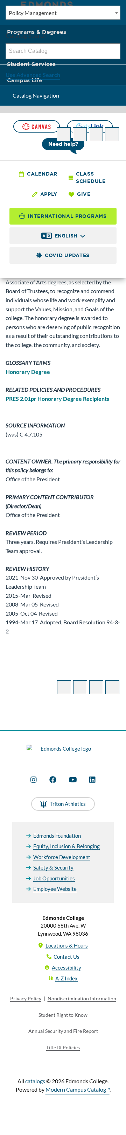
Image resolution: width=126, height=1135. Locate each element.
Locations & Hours (67, 945)
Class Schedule (91, 177)
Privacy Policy (25, 998)
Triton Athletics (68, 804)
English (66, 236)
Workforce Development (61, 857)
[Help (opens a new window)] (112, 134)
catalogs (35, 1081)
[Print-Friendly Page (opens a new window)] (96, 134)
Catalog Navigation (36, 95)
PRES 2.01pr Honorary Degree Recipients (57, 398)
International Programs (67, 216)
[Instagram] (33, 779)
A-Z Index (66, 978)
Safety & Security (53, 867)
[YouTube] (73, 779)
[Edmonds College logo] (63, 753)
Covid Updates (67, 255)
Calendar (42, 174)
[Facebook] (52, 779)
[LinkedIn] (92, 779)
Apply (49, 194)
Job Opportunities (54, 878)
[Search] (113, 51)
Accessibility (66, 967)
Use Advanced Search (33, 74)
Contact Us (66, 956)
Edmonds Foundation (57, 835)
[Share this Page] (80, 134)
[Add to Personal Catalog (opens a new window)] (64, 134)
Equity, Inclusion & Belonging (66, 846)
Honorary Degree (28, 371)
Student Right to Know (63, 1015)
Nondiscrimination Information (82, 998)
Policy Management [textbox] (33, 12)
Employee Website (55, 889)
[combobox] (63, 13)
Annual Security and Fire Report (63, 1031)
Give (84, 194)
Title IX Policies (63, 1047)
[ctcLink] (90, 126)
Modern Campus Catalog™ (78, 1089)
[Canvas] (36, 126)
